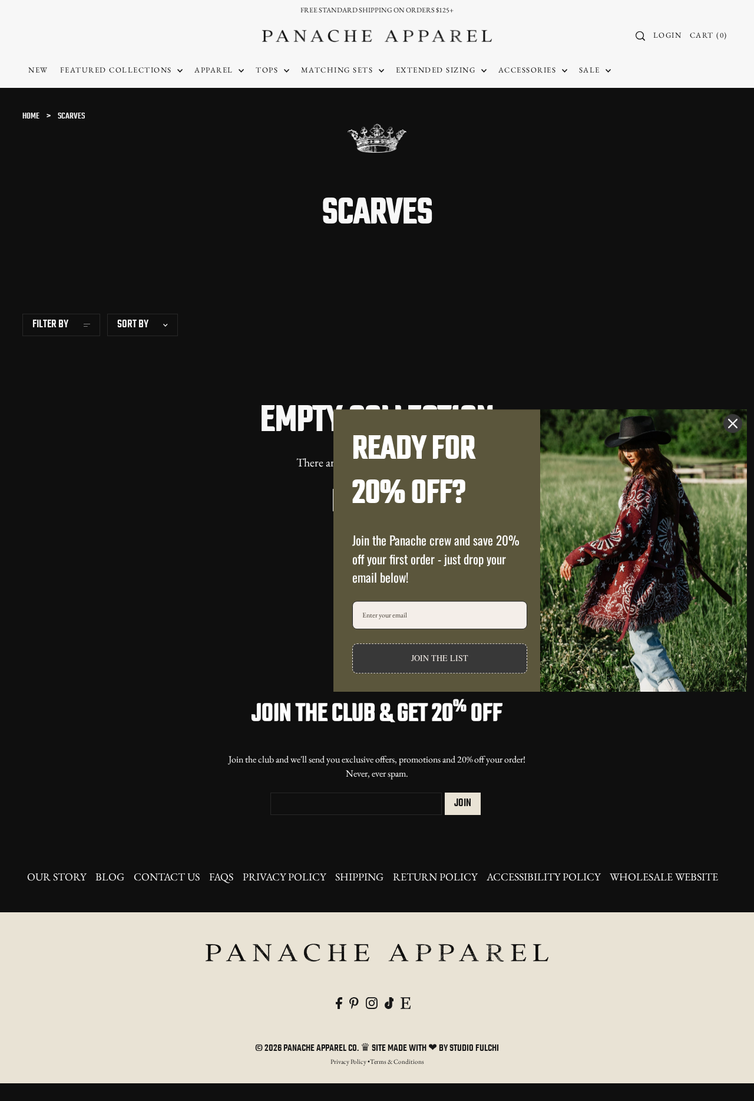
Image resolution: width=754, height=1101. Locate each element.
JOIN (462, 803)
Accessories (528, 70)
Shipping (359, 876)
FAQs (221, 876)
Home (30, 116)
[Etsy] (406, 1001)
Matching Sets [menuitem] (338, 70)
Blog (109, 876)
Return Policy (435, 876)
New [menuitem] (38, 70)
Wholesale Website (664, 876)
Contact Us (167, 876)
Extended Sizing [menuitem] (437, 70)
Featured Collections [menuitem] (117, 70)
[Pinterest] (354, 1001)
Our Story (56, 876)
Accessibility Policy (543, 876)
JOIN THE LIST (439, 657)
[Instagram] (372, 1001)
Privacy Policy (284, 876)
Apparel (215, 70)
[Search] (641, 36)
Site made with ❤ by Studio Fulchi (435, 1048)
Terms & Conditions (397, 1061)
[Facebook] (339, 1001)
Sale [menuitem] (591, 70)
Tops (268, 70)
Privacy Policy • (350, 1061)
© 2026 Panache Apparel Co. (308, 1048)
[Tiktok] (389, 1001)
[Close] (733, 423)
